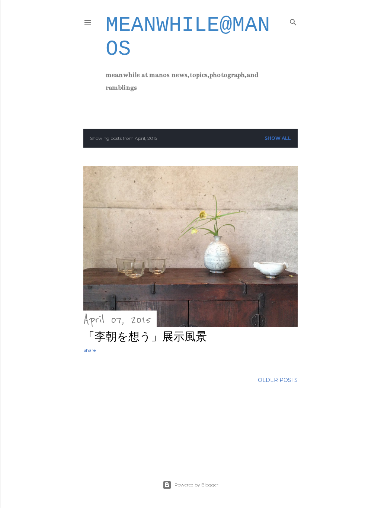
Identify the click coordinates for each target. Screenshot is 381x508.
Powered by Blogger (196, 485)
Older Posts (278, 380)
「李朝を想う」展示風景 (145, 336)
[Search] (293, 20)
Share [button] (89, 350)
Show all (278, 138)
